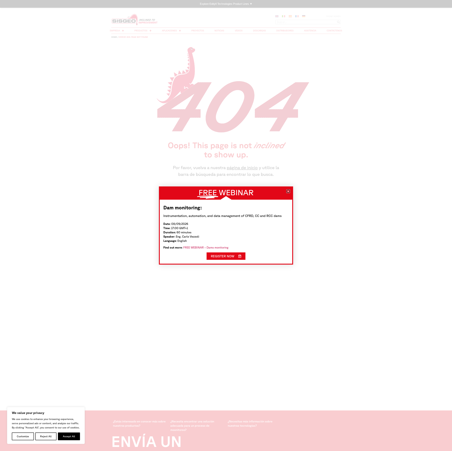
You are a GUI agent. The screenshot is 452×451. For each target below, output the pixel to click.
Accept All (69, 436)
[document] (226, 225)
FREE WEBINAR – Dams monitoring (205, 247)
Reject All (46, 436)
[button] (288, 191)
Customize (23, 436)
